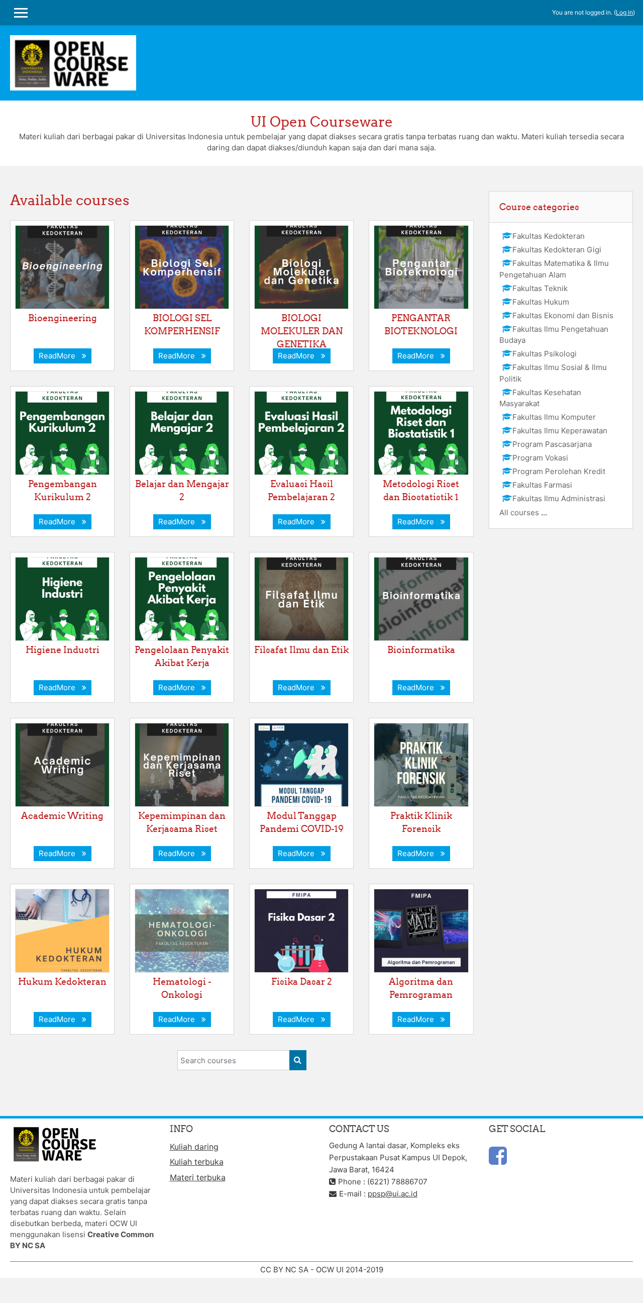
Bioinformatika (421, 650)
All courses (519, 512)
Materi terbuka (198, 1177)
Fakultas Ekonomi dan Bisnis (562, 315)
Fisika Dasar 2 (301, 981)
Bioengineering (62, 318)
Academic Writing (62, 815)
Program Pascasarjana (552, 444)
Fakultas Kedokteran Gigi (556, 249)
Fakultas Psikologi (544, 353)
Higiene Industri (62, 650)
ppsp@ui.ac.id (392, 1193)
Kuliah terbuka (197, 1162)
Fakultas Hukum (540, 302)
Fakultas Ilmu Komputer (554, 417)
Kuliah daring (194, 1147)
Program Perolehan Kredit (558, 471)
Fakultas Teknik (540, 288)
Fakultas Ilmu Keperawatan (559, 430)
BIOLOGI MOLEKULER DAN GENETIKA (302, 331)
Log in (624, 12)
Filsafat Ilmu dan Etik (301, 650)
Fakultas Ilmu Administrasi (558, 498)
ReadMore (59, 355)
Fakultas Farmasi (542, 485)
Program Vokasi (540, 457)
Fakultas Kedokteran (548, 236)
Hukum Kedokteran (62, 981)
